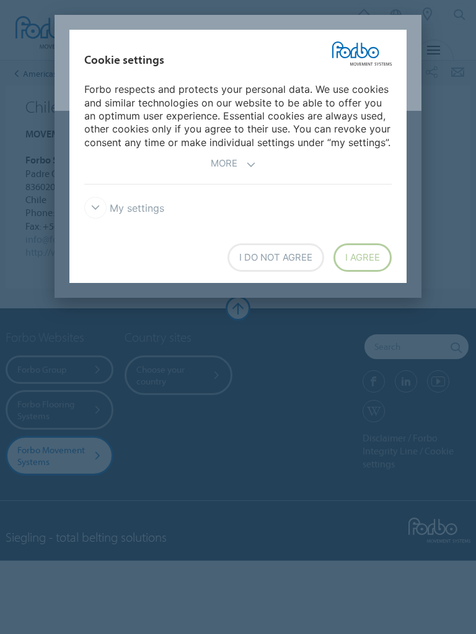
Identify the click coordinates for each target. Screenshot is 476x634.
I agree (362, 257)
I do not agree (275, 257)
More (224, 163)
